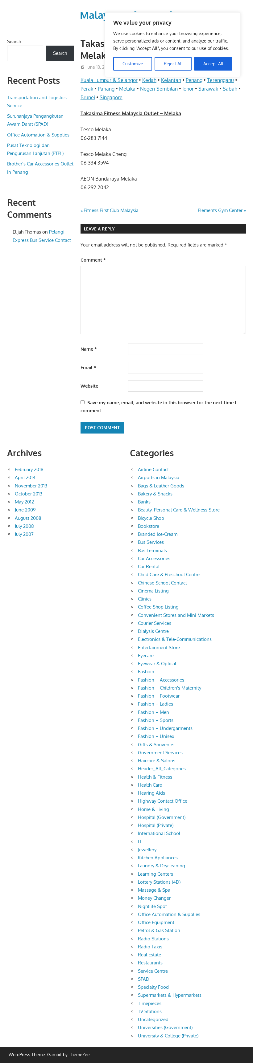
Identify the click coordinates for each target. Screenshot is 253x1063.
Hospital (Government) (161, 817)
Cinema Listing (153, 591)
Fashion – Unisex (156, 736)
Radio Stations (153, 939)
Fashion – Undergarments (165, 728)
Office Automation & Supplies (38, 135)
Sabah (230, 89)
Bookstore (148, 526)
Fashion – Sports (155, 720)
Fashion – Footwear (159, 696)
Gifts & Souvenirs (156, 744)
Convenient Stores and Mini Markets (176, 615)
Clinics (144, 599)
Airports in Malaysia (158, 477)
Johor (188, 89)
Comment (93, 260)
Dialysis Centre (153, 631)
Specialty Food (153, 987)
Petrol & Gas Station (159, 930)
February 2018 (29, 469)
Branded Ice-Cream (157, 534)
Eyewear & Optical (157, 663)
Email (88, 367)
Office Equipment (156, 922)
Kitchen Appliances (158, 858)
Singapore (111, 97)
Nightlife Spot (152, 906)
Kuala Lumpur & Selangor (109, 80)
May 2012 (24, 502)
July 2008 (24, 526)
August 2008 (28, 518)
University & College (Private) (168, 1036)
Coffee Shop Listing (158, 607)
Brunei (88, 97)
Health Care (150, 785)
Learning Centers (155, 874)
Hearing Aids (151, 793)
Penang (194, 80)
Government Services (160, 753)
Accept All (213, 63)
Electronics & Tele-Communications (175, 639)
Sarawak (208, 89)
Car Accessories (154, 558)
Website (89, 386)
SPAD (143, 979)
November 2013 (31, 486)
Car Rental (149, 566)
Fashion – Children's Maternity (169, 688)
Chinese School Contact (162, 583)
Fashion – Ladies (155, 704)
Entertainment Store (159, 647)
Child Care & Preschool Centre (169, 574)
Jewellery (147, 850)
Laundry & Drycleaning (161, 866)
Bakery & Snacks (155, 494)
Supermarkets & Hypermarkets (169, 995)
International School (159, 833)
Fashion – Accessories (161, 680)
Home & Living (153, 809)
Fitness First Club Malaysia (111, 210)
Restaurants (150, 963)
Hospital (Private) (155, 825)
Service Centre (153, 971)
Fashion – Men (153, 712)
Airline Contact (153, 469)
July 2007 (24, 534)
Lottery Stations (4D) (159, 882)
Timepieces (149, 1003)
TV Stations (150, 1011)
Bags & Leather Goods (161, 486)
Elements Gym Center (220, 210)
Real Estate (149, 955)
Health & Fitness (155, 777)
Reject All (173, 63)
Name (89, 349)
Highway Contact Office (162, 801)
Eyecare (146, 655)
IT (140, 842)
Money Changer (154, 898)
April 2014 (25, 477)
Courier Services (154, 623)
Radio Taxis (150, 947)
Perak (87, 89)
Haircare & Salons (156, 761)
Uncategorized (153, 1019)
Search (14, 41)
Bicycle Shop (151, 518)
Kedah (149, 80)
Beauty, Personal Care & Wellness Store (179, 510)
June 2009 (25, 510)
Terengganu (220, 80)
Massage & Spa (154, 890)
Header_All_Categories (162, 769)
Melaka (127, 89)
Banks (144, 502)
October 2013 (28, 494)
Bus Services (151, 542)
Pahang (106, 89)
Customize (132, 63)
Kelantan (171, 80)
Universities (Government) (165, 1027)
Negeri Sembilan (159, 89)
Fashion (146, 671)
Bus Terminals (152, 550)
